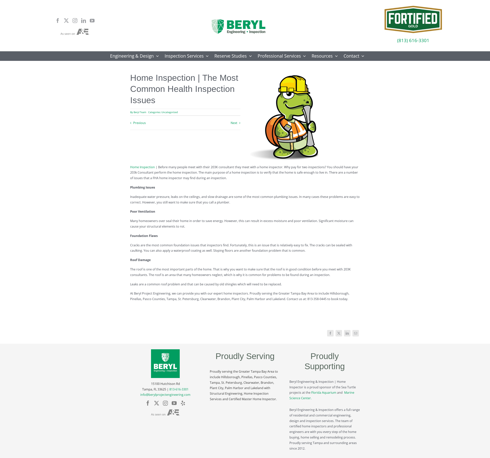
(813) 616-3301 (413, 40)
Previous (139, 123)
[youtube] (92, 20)
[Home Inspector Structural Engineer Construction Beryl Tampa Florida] (238, 19)
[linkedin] (83, 20)
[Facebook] (330, 333)
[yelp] (182, 403)
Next (234, 123)
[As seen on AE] (74, 30)
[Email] (355, 333)
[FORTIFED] (413, 7)
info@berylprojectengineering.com (165, 395)
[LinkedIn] (347, 333)
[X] (339, 333)
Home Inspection (142, 167)
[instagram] (75, 20)
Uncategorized (169, 112)
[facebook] (57, 20)
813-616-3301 (179, 389)
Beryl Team (140, 112)
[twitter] (66, 20)
